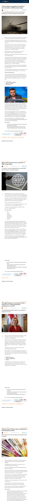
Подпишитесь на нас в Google (25, 10)
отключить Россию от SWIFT (13, 222)
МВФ (8, 137)
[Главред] (6, 1)
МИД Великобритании (20, 403)
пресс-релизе (12, 40)
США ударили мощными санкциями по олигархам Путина (16, 126)
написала (20, 344)
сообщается (8, 464)
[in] (20, 135)
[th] (21, 133)
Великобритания (12, 112)
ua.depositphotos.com (6, 457)
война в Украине (4, 137)
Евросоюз (3, 277)
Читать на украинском (24, 161)
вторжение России (4, 403)
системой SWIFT (24, 196)
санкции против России (12, 403)
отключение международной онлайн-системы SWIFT (16, 119)
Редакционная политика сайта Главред (16, 271)
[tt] (17, 135)
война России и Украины (20, 137)
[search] (26, 1)
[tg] (23, 133)
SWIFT (7, 277)
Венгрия (17, 231)
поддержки (6, 462)
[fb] (15, 135)
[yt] (25, 133)
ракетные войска (13, 137)
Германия (24, 116)
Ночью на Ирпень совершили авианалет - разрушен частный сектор (11, 83)
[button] (2, 1)
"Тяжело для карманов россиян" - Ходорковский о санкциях (10, 358)
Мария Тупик (5, 166)
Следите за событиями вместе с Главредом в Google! (8, 134)
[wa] (19, 133)
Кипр (15, 231)
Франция (12, 231)
